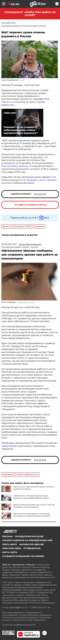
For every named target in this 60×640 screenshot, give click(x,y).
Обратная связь (11, 548)
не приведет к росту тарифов (39, 180)
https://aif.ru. (40, 620)
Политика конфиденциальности (19, 625)
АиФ (22, 80)
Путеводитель (32, 548)
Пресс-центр (9, 544)
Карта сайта (9, 552)
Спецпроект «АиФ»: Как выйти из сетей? (30, 13)
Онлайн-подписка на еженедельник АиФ (27, 540)
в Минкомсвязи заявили (27, 164)
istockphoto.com (26, 302)
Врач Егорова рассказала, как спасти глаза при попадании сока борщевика (34, 506)
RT (15, 318)
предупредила (10, 446)
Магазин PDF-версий (31, 544)
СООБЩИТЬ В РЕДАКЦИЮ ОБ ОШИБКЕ (23, 556)
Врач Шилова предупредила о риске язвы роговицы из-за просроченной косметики (31, 515)
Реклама (7, 536)
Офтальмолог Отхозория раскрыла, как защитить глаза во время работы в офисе (31, 497)
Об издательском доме (29, 536)
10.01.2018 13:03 (8, 23)
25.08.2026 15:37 (9, 244)
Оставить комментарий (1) (30, 205)
